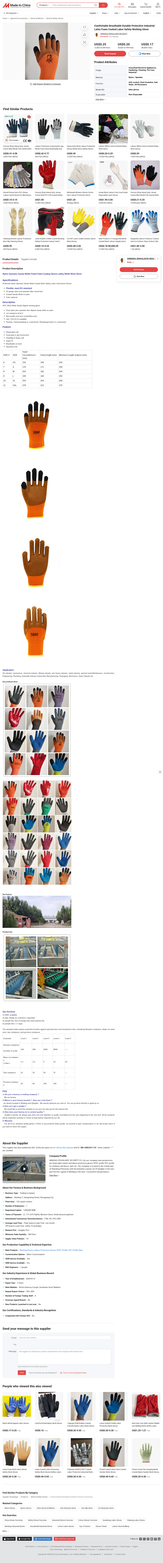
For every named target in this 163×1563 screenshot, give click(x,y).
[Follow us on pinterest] (155, 1539)
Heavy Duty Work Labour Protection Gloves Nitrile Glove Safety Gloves (81, 147)
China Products (42, 1546)
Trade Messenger (43, 1539)
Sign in (157, 6)
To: (15, 1344)
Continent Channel (111, 1546)
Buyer (104, 13)
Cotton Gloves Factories (87, 1520)
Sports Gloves (25, 1508)
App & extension (130, 13)
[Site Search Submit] (103, 5)
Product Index (125, 1546)
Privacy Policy (120, 1554)
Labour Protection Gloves (45, 1250)
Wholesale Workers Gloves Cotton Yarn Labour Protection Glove (80, 193)
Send (22, 1372)
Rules (159, 13)
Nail (80, 1250)
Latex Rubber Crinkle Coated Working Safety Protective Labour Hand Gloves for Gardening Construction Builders (49, 240)
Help (116, 13)
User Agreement (95, 1554)
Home (5, 18)
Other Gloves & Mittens (46, 1508)
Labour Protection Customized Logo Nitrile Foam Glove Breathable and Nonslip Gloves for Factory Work (49, 147)
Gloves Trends (101, 1526)
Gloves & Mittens (37, 18)
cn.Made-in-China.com (105, 1549)
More (5, 1531)
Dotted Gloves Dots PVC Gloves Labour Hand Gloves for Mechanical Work (17, 194)
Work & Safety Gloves (54, 18)
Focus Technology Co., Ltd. (63, 1554)
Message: (13, 1351)
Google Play (24, 1539)
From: (14, 1338)
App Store (9, 1539)
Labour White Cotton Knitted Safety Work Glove (113, 147)
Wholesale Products (81, 1546)
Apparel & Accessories (19, 18)
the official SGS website (63, 1147)
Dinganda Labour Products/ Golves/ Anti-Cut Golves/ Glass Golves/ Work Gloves (145, 240)
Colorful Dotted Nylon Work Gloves (48, 1423)
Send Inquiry (110, 53)
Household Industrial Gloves (41, 1526)
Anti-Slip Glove (87, 1508)
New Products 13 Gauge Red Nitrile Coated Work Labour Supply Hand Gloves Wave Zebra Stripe (112, 240)
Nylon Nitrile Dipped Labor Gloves (16, 1423)
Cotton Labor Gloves (66, 1526)
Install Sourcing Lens (66, 1539)
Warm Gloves (10, 1508)
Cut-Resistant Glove (106, 1508)
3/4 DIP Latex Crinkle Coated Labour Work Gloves (81, 239)
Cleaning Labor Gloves (136, 1520)
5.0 (130, 262)
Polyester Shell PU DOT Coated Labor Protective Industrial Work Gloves (80, 1472)
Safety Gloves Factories (37, 1520)
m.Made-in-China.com (87, 1549)
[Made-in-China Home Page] (16, 5)
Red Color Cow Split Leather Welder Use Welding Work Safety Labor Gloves (146, 1426)
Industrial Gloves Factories (62, 1520)
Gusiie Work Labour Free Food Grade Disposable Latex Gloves (113, 193)
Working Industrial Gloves (15, 1526)
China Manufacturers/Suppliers (61, 1546)
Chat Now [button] (146, 53)
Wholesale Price (96, 1546)
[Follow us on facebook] (140, 1539)
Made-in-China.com (70, 1549)
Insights (135, 1546)
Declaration (108, 1554)
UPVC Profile (62, 1250)
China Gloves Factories (14, 1520)
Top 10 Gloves (84, 1526)
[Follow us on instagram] (148, 1539)
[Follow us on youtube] (151, 1539)
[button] (95, 5)
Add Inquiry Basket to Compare (47, 84)
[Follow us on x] (144, 1539)
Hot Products (29, 1546)
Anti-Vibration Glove (68, 1508)
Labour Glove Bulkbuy (120, 1526)
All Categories (11, 13)
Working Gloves (26, 1250)
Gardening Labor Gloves (112, 1520)
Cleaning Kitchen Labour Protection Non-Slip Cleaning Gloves (17, 239)
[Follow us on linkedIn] (159, 1539)
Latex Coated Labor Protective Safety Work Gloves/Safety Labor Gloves (48, 1472)
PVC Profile (73, 1250)
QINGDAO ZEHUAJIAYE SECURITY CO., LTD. (114, 33)
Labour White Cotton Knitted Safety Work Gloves (145, 147)
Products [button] (43, 5)
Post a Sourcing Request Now (73, 1372)
